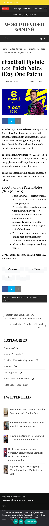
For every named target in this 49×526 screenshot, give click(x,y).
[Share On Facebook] (5, 121)
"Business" (9, 348)
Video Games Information (16, 378)
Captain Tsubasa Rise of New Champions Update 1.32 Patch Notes (23, 317)
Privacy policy (31, 522)
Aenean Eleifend (12, 354)
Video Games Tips (18, 297)
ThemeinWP (29, 500)
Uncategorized (11, 372)
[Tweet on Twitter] (11, 121)
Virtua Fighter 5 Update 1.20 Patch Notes (27, 326)
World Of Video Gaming (24, 26)
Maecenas (9, 366)
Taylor (39, 81)
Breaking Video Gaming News (18, 360)
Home (4, 506)
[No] (46, 519)
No (21, 522)
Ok (16, 522)
